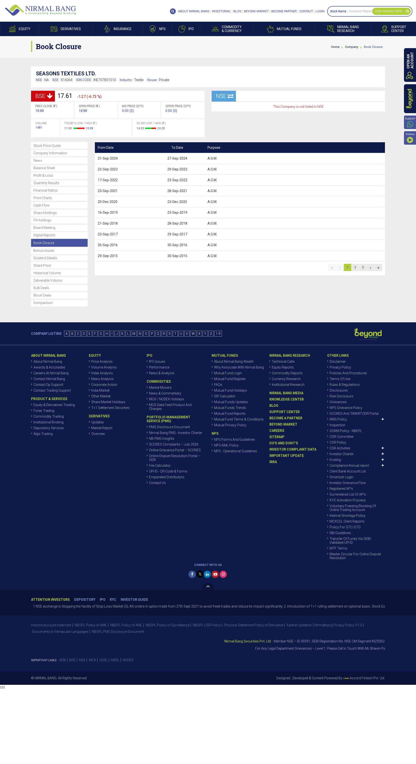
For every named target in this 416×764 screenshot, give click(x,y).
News (37, 160)
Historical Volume (47, 273)
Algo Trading (43, 434)
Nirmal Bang (40, 10)
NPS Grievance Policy (346, 408)
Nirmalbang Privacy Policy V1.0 (338, 625)
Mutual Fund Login (228, 373)
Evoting (335, 460)
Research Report (360, 11)
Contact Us (157, 483)
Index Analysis (102, 373)
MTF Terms (338, 548)
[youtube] (215, 574)
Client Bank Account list (348, 471)
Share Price (42, 265)
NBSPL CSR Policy (207, 625)
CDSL (103, 660)
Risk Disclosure (341, 396)
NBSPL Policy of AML (91, 625)
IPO (102, 600)
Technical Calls (283, 361)
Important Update (286, 456)
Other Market (100, 396)
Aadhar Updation (299, 625)
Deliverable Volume (47, 280)
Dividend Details (45, 258)
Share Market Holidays (108, 402)
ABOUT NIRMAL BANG (193, 11)
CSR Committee (341, 437)
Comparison (43, 303)
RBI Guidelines (340, 533)
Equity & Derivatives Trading (54, 405)
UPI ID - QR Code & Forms (168, 471)
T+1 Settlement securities (110, 408)
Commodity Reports (287, 373)
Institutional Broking (48, 422)
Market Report (101, 428)
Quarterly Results (46, 183)
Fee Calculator (160, 465)
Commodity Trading (48, 416)
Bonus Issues (43, 251)
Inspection (337, 425)
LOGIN (320, 11)
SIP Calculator (224, 396)
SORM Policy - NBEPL (346, 431)
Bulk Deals (41, 288)
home (335, 47)
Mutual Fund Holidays (230, 390)
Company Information (50, 153)
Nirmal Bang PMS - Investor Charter (175, 433)
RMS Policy (338, 419)
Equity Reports (283, 367)
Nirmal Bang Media (286, 393)
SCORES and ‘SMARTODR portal (354, 413)
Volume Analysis (104, 367)
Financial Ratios (45, 190)
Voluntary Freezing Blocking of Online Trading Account (353, 508)
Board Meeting (44, 228)
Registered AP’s (341, 489)
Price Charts (42, 198)
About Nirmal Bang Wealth (234, 361)
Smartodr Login (341, 477)
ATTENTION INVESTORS (50, 600)
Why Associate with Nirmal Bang (239, 367)
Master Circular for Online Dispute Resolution (355, 556)
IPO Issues (157, 361)
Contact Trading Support (52, 390)
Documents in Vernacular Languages (60, 631)
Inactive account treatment (51, 625)
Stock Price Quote (47, 146)
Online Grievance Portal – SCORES (175, 450)
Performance (159, 367)
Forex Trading (43, 411)
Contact (306, 11)
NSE (82, 660)
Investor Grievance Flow (348, 483)
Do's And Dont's (283, 443)
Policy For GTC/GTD (345, 527)
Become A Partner (285, 418)
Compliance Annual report (349, 465)
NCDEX (128, 660)
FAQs (218, 385)
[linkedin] (207, 574)
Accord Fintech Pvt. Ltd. (367, 678)
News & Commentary (165, 393)
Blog (237, 11)
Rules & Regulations (345, 385)
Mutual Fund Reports (230, 413)
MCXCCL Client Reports (347, 521)
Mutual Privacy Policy (230, 425)
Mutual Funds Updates (231, 402)
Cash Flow (41, 205)
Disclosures (339, 390)
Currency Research (286, 379)
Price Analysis (102, 361)
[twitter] (200, 574)
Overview (98, 434)
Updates (97, 422)
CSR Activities (340, 448)
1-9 (218, 334)
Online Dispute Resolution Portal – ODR (174, 458)
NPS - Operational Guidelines (235, 451)
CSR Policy (338, 442)
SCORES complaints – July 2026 (173, 444)
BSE (72, 660)
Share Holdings (45, 213)
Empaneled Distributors (166, 477)
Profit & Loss (43, 175)
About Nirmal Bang (47, 361)
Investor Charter (342, 454)
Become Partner (284, 11)
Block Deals (42, 295)
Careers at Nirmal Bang (51, 373)
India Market (100, 390)
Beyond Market (256, 11)
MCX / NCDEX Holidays (166, 399)
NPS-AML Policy (226, 445)
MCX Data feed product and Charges (170, 407)
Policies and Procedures (348, 373)
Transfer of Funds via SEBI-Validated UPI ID (350, 540)
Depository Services (48, 428)
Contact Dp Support (48, 385)
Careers (276, 431)
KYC (113, 600)
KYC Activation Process (348, 500)
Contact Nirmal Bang (49, 379)
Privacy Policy (340, 367)
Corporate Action (104, 385)
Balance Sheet (44, 168)
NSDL (115, 660)
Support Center (284, 412)
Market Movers (160, 387)
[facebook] (192, 574)
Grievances (338, 402)
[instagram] (223, 574)
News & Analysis (161, 373)
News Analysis (102, 379)
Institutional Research (288, 385)
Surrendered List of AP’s (348, 494)
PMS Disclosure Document (169, 427)
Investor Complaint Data (292, 449)
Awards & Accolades (49, 367)
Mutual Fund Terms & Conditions (239, 419)
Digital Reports (44, 235)
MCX (92, 660)
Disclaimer (338, 361)
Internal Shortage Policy (347, 516)
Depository (84, 600)
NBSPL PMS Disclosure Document (118, 631)
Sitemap (277, 437)
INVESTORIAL (221, 11)
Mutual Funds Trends (230, 408)
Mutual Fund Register (230, 379)
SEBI (62, 660)
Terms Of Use (340, 379)
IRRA (273, 462)
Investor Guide (134, 600)
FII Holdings (42, 220)
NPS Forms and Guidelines (234, 439)
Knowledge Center (286, 399)
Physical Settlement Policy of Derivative (253, 625)
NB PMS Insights (161, 438)
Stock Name (338, 11)
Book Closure (43, 243)
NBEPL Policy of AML (126, 625)
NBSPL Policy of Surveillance (167, 625)
